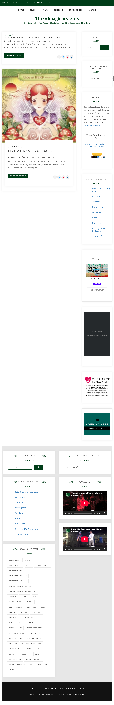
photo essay (35, 633)
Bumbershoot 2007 (18, 570)
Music (33, 10)
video (11, 670)
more (101, 147)
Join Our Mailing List (26, 492)
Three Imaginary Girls (57, 18)
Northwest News (17, 633)
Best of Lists (15, 565)
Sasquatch (14, 649)
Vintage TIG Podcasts (26, 529)
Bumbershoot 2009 (18, 581)
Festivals (31, 607)
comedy (12, 596)
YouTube (96, 212)
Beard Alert (15, 560)
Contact (58, 10)
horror (23, 612)
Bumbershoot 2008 (18, 576)
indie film (14, 617)
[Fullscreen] (104, 513)
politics (13, 643)
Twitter (96, 202)
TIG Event (42, 664)
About (5, 3)
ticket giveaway (33, 659)
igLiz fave (36, 612)
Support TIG (76, 10)
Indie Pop (28, 617)
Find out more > (92, 126)
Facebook (97, 196)
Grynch (8, 36)
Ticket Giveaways (17, 664)
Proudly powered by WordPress (43, 694)
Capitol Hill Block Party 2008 (23, 591)
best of (29, 560)
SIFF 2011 (26, 654)
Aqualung (15, 146)
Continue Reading (14, 55)
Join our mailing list (41, 3)
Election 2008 (15, 607)
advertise (100, 144)
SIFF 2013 (39, 654)
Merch (92, 10)
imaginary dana (13, 41)
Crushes (24, 596)
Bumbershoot (42, 565)
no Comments (45, 41)
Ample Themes (78, 694)
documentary (15, 602)
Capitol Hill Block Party (21, 586)
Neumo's (32, 623)
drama (30, 602)
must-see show (16, 623)
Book (28, 565)
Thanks (24, 3)
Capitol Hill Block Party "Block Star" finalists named (32, 37)
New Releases (15, 628)
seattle (27, 649)
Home (21, 10)
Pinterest (97, 223)
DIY (34, 596)
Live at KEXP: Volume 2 (30, 151)
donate (89, 144)
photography (15, 638)
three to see (15, 659)
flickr (12, 612)
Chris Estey (15, 157)
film (43, 607)
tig (31, 664)
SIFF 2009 (13, 654)
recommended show (31, 643)
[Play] (65, 513)
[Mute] (100, 513)
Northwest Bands (35, 628)
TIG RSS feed (98, 236)
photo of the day (35, 638)
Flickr (95, 218)
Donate (14, 3)
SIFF (38, 649)
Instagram (97, 207)
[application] (85, 503)
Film (45, 10)
